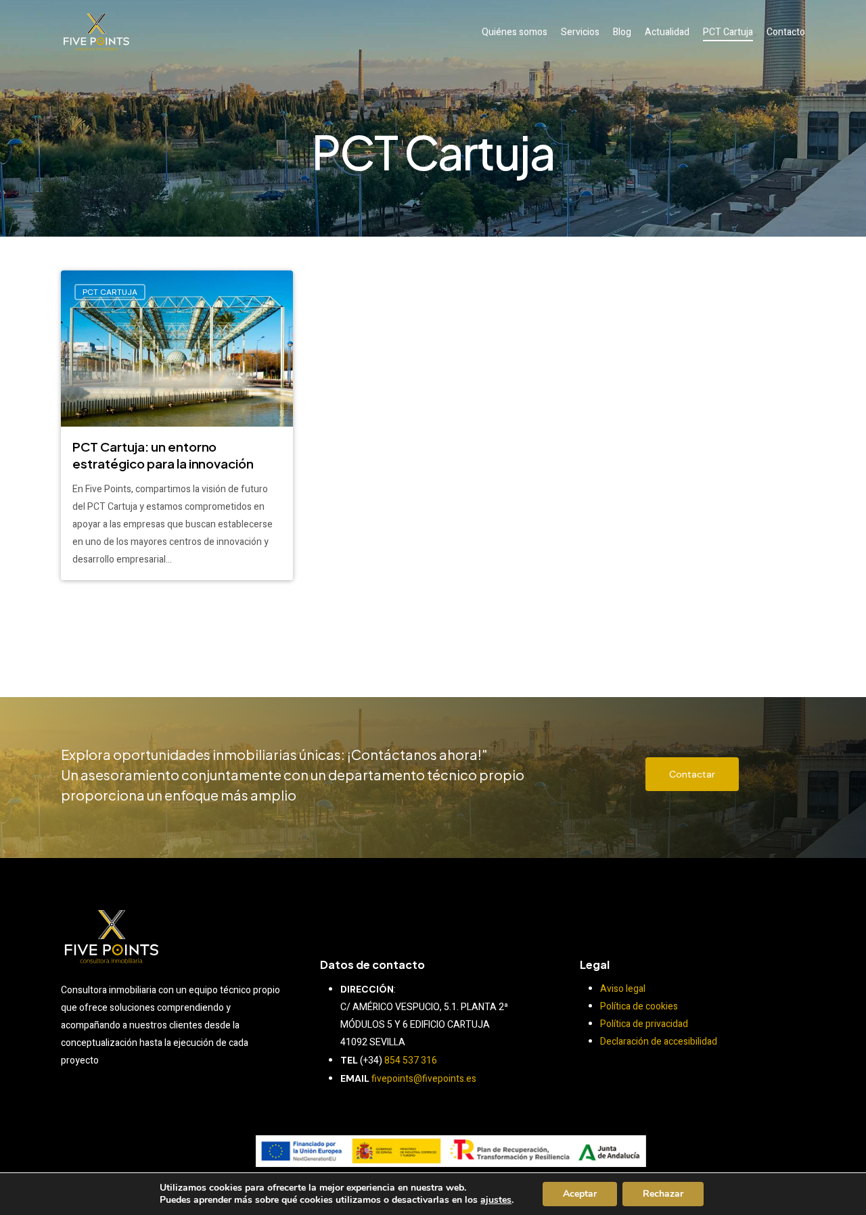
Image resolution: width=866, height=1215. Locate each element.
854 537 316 (410, 1060)
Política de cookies (639, 1006)
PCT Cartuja (110, 292)
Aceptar (580, 1193)
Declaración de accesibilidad (658, 1041)
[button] (692, 774)
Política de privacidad (644, 1024)
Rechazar (663, 1193)
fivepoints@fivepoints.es (423, 1079)
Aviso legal (622, 989)
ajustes (495, 1200)
